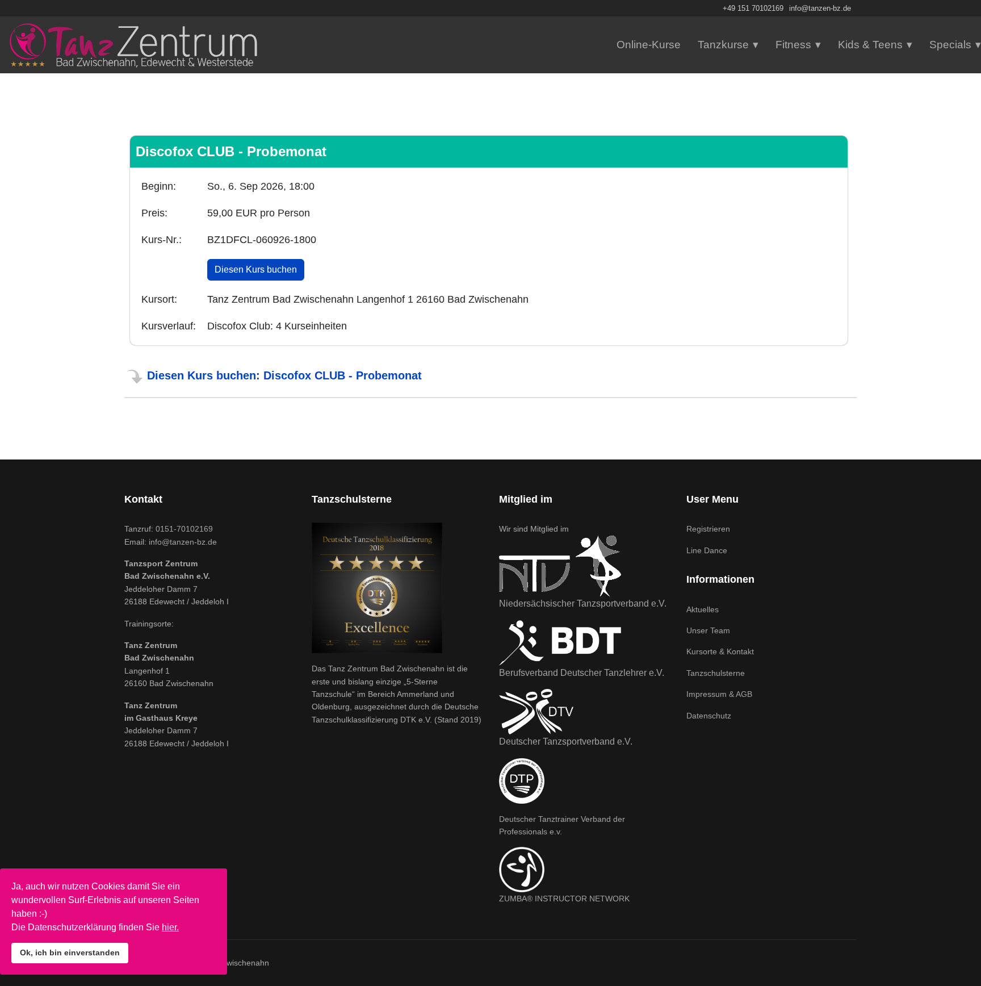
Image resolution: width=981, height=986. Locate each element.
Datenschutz (708, 715)
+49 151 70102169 (753, 8)
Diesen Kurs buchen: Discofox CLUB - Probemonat (284, 375)
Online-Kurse (649, 45)
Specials (950, 45)
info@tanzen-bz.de (820, 8)
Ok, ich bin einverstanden (70, 952)
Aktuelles (702, 609)
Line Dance (706, 550)
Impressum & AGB (719, 694)
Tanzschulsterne (715, 673)
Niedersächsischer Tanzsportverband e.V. (582, 603)
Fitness (793, 45)
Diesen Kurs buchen (256, 269)
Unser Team (708, 630)
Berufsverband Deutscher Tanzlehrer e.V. (581, 673)
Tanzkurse (723, 45)
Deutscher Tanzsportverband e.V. (565, 741)
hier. (170, 927)
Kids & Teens (870, 45)
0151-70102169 (184, 528)
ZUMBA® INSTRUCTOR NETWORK (564, 898)
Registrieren (708, 528)
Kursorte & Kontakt (720, 651)
